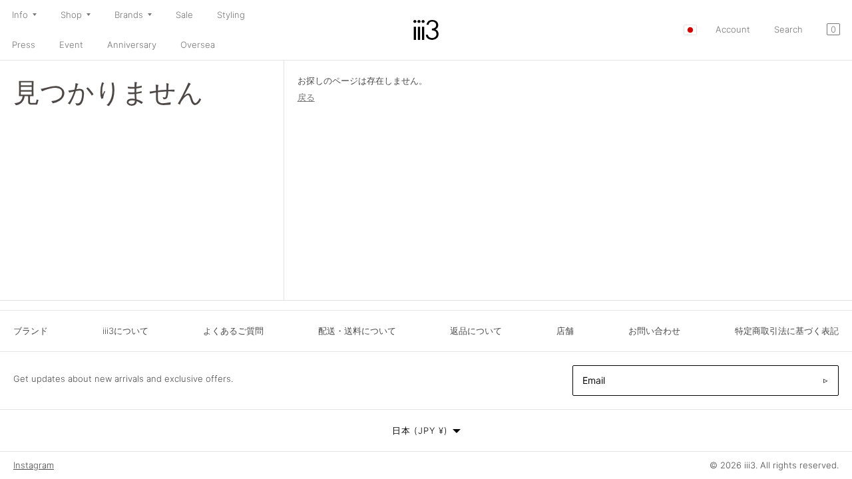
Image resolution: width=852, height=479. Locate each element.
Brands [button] (128, 14)
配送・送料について (357, 330)
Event (71, 44)
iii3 (749, 465)
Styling (231, 14)
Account (733, 29)
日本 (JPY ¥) (420, 430)
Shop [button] (71, 14)
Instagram (33, 465)
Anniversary (131, 44)
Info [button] (20, 14)
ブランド (30, 330)
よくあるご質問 (233, 330)
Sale (184, 14)
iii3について (125, 330)
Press (23, 44)
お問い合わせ (654, 330)
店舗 (565, 330)
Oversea (197, 44)
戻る (306, 97)
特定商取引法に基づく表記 (787, 330)
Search (788, 29)
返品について (476, 330)
